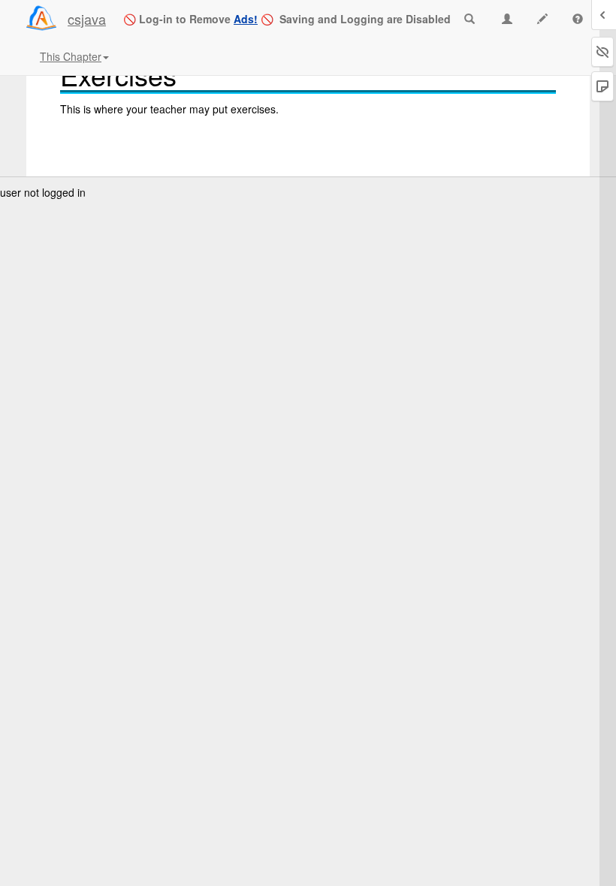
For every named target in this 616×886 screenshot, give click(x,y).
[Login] (41, 18)
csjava (87, 19)
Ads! (246, 18)
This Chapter (70, 56)
